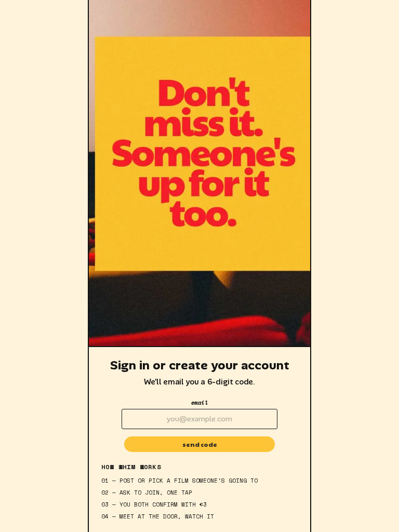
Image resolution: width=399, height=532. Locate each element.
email (199, 402)
